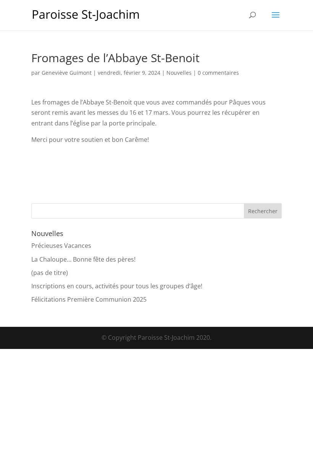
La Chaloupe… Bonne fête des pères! (83, 259)
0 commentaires (218, 72)
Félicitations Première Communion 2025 (89, 299)
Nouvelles (179, 72)
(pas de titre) (49, 272)
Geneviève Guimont (67, 72)
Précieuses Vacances (61, 245)
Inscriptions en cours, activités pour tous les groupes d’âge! (116, 286)
